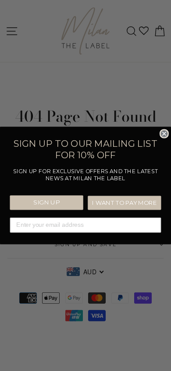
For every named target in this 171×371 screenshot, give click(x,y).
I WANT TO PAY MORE (124, 202)
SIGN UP (46, 202)
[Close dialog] (164, 133)
